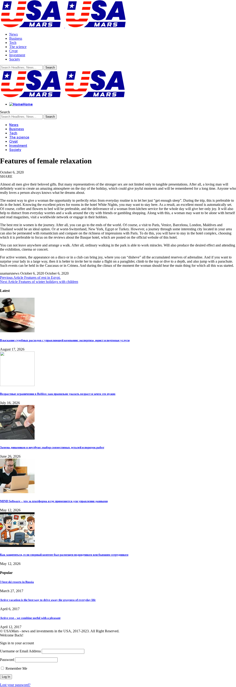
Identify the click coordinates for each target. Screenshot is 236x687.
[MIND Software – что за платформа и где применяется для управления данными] (17, 492)
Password (7, 660)
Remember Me (16, 668)
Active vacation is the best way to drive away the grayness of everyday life (48, 600)
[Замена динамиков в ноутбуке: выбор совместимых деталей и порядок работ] (17, 438)
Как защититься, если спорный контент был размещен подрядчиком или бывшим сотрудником (64, 554)
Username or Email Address (20, 651)
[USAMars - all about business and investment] (64, 96)
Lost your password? (15, 685)
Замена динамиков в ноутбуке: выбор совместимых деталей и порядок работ (52, 447)
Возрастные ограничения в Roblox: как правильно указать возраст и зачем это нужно (57, 394)
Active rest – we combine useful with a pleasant (30, 618)
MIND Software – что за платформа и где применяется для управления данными (54, 501)
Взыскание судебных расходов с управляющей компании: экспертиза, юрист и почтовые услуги (65, 340)
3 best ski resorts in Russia (17, 582)
